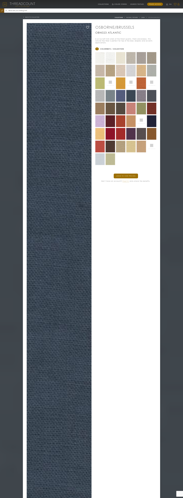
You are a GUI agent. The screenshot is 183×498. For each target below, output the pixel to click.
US (167, 4)
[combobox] (95, 10)
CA (170, 4)
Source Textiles (137, 4)
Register (125, 181)
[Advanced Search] (2, 10)
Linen (143, 17)
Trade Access (155, 4)
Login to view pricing (126, 176)
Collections (103, 4)
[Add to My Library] (88, 27)
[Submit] (6, 10)
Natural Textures (132, 17)
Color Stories (120, 4)
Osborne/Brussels (154, 17)
